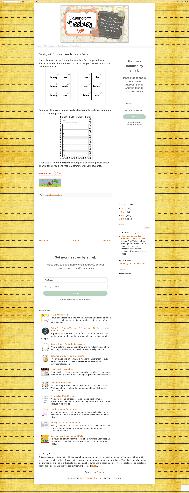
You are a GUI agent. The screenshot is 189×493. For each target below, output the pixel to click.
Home (39, 46)
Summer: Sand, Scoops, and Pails (67, 436)
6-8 (122, 212)
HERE (94, 466)
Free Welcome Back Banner (133, 238)
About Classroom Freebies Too (68, 46)
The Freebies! (49, 46)
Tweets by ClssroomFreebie (132, 263)
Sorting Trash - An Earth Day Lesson (68, 344)
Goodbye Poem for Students (64, 409)
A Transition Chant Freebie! (63, 396)
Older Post (106, 240)
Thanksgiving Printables (62, 369)
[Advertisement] (75, 219)
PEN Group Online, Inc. (91, 478)
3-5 (122, 208)
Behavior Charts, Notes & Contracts (67, 356)
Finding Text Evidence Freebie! (65, 422)
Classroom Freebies (131, 236)
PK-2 (123, 219)
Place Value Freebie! (60, 315)
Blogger (100, 472)
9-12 (123, 215)
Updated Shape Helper (61, 383)
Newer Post (44, 240)
